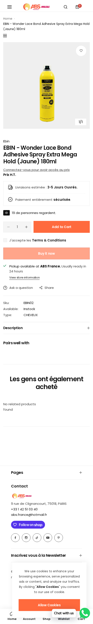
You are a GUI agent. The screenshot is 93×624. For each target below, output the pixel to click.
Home (7, 18)
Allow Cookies (49, 605)
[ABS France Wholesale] (36, 7)
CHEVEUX (31, 315)
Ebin (6, 141)
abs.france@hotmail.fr (29, 514)
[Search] (65, 7)
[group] (46, 85)
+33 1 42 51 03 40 (24, 509)
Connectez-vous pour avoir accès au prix (36, 169)
